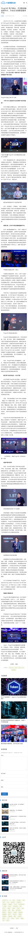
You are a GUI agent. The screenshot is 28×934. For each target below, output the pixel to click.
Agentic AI (5, 900)
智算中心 (15, 914)
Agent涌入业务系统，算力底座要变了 (16, 804)
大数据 (8, 908)
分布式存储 (15, 906)
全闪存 (9, 906)
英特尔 (17, 918)
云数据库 (14, 670)
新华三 (9, 914)
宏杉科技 (4, 910)
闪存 (3, 920)
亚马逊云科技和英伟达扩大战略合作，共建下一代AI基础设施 (13, 721)
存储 (23, 908)
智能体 (20, 914)
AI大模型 (19, 900)
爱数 (15, 916)
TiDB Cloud (21, 667)
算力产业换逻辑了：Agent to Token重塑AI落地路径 (13, 698)
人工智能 (4, 906)
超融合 (22, 918)
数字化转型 (18, 910)
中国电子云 (19, 902)
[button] (24, 3)
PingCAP (11, 667)
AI (10, 900)
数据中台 (4, 912)
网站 (2, 787)
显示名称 (3, 773)
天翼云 (18, 908)
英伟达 (12, 918)
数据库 (15, 912)
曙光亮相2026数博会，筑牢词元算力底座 (12, 743)
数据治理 (20, 912)
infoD (17, 928)
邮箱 (2, 780)
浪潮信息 (4, 916)
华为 (20, 906)
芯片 (8, 918)
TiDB (16, 667)
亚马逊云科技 (21, 904)
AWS (24, 900)
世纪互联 (13, 902)
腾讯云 (4, 918)
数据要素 (4, 914)
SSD (8, 902)
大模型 (13, 908)
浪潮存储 (10, 916)
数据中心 (10, 912)
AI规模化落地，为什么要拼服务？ (16, 810)
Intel (4, 902)
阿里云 (7, 920)
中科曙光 (4, 904)
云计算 (15, 904)
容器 (9, 910)
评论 (2, 755)
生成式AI (19, 916)
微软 (13, 910)
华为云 (4, 908)
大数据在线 (10, 932)
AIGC (14, 900)
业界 (3, 16)
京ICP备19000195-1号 (19, 932)
